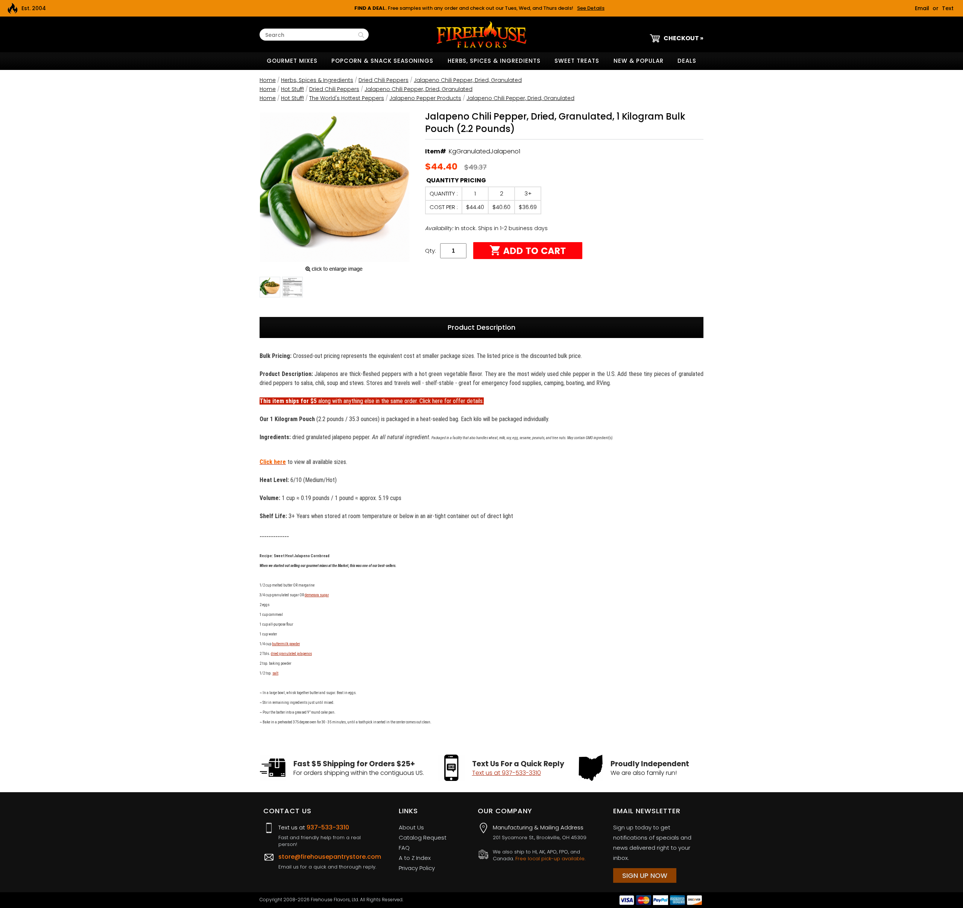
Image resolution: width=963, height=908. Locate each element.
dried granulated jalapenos (291, 654)
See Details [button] (591, 8)
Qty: (430, 251)
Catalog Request (423, 837)
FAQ (404, 848)
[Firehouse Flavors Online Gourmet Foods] (481, 34)
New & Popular (639, 61)
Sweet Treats (576, 61)
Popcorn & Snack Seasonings (382, 61)
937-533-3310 (328, 827)
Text (948, 8)
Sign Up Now (644, 875)
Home (268, 80)
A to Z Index (415, 858)
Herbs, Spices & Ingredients (494, 61)
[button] (270, 288)
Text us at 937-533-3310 (506, 773)
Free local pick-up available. (550, 858)
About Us (411, 827)
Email (922, 8)
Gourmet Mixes (292, 61)
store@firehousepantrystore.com (329, 856)
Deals (686, 61)
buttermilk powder (286, 644)
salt (275, 673)
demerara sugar (317, 595)
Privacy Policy (417, 868)
